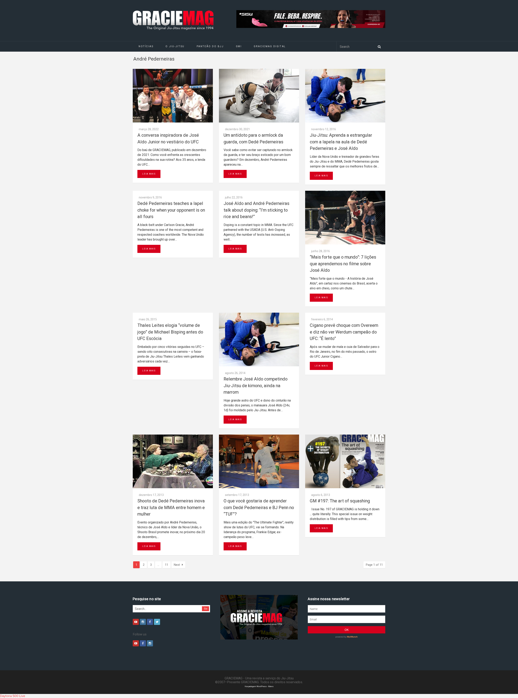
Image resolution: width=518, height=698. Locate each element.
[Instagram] (143, 622)
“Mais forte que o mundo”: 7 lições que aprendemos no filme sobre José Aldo (343, 264)
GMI (239, 46)
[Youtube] (136, 622)
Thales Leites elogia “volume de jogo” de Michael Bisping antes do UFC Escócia (170, 332)
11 (166, 565)
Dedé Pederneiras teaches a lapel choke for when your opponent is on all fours (171, 210)
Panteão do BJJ (210, 46)
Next (177, 565)
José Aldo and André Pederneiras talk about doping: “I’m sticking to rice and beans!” (256, 210)
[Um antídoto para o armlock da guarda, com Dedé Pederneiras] (259, 96)
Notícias (146, 46)
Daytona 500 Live (12, 696)
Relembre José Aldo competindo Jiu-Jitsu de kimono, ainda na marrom (256, 385)
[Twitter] (157, 622)
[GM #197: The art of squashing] (345, 461)
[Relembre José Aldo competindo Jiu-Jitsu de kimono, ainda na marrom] (259, 339)
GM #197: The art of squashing (340, 500)
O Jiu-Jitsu (175, 46)
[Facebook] (150, 622)
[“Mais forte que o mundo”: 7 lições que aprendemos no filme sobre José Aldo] (345, 217)
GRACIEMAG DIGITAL (270, 46)
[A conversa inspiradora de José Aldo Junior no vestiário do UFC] (173, 96)
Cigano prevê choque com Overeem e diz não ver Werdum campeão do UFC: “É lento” (344, 332)
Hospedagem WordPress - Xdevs (259, 686)
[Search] (379, 46)
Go (205, 608)
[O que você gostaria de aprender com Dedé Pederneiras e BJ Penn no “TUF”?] (259, 461)
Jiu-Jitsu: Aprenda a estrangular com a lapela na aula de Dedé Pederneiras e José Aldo (341, 142)
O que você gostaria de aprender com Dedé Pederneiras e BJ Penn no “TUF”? (259, 507)
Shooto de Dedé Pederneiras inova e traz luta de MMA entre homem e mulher (171, 507)
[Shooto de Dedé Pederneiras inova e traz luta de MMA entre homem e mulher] (173, 461)
